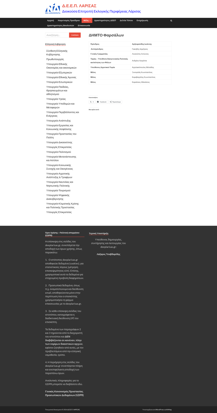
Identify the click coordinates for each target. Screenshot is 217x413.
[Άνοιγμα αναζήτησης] (171, 20)
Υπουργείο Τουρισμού (58, 190)
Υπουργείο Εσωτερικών (59, 82)
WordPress (160, 410)
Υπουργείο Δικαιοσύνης (59, 142)
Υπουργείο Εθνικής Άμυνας (61, 77)
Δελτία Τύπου (126, 20)
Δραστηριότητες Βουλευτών (60, 25)
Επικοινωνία (84, 25)
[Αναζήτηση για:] (63, 35)
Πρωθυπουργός (55, 59)
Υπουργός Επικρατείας (59, 147)
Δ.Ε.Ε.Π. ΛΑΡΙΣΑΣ (79, 5)
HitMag (168, 410)
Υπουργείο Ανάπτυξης (58, 120)
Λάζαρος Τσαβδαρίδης (108, 254)
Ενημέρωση (142, 20)
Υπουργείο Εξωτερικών (59, 72)
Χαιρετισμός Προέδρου (69, 20)
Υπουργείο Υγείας (56, 98)
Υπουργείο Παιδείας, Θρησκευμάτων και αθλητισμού (57, 90)
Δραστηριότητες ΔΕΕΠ (105, 20)
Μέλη (86, 20)
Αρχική (50, 20)
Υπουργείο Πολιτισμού (58, 151)
